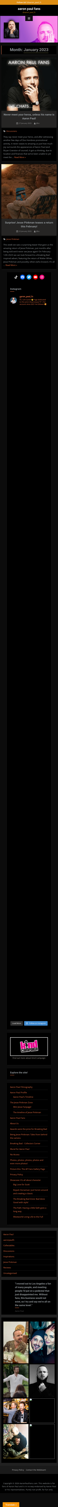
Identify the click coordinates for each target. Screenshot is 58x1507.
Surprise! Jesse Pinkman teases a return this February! (29, 224)
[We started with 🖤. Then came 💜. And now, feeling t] (29, 385)
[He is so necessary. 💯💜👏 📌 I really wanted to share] (29, 719)
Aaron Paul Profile (18, 1092)
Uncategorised (10, 1273)
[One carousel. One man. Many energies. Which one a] (29, 919)
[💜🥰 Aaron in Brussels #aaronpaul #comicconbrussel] (29, 474)
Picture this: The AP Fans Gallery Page (27, 1169)
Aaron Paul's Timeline (23, 1097)
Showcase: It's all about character (25, 1180)
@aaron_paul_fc (34, 2)
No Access (14, 1154)
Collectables (8, 1245)
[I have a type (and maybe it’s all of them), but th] (29, 875)
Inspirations (8, 1256)
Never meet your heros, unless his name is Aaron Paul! (29, 116)
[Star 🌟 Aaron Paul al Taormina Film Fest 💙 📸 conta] (29, 319)
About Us (14, 1123)
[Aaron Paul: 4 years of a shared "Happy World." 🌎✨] (29, 652)
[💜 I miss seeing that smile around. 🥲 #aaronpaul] (29, 697)
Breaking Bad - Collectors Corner (25, 1143)
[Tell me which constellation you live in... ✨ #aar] (29, 786)
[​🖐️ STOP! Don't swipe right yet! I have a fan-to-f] (29, 585)
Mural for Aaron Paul (19, 1149)
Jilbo (38, 123)
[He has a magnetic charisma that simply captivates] (29, 519)
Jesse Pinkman (12, 239)
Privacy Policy (16, 1174)
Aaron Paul (8, 1234)
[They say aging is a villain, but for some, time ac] (29, 608)
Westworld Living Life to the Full (28, 1216)
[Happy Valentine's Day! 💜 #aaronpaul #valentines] (29, 830)
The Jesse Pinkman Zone (21, 1102)
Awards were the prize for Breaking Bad (28, 1129)
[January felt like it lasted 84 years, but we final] (29, 852)
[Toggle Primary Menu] (29, 18)
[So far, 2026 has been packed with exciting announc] (29, 363)
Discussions (11, 131)
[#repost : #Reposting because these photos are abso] (29, 541)
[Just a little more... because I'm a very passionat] (29, 496)
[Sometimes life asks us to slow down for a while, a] (29, 430)
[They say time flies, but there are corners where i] (29, 674)
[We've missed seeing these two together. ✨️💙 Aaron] (29, 341)
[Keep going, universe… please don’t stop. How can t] (29, 941)
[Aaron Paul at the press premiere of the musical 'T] (29, 741)
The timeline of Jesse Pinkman (27, 1112)
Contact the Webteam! (36, 1470)
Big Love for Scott (21, 1184)
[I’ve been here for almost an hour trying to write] (29, 964)
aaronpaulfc (8, 1240)
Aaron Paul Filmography (21, 1087)
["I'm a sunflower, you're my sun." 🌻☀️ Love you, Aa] (29, 452)
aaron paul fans (29, 9)
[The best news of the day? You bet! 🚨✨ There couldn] (29, 563)
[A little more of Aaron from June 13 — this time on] (29, 407)
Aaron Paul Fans (17, 1118)
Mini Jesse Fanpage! (22, 1107)
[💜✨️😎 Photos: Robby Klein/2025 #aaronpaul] (29, 808)
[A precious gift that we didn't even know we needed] (29, 763)
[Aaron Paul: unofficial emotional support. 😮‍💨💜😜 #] (29, 897)
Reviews (7, 1267)
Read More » (20, 157)
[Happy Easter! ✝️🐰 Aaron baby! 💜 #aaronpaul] (29, 630)
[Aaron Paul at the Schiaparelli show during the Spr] (29, 986)
